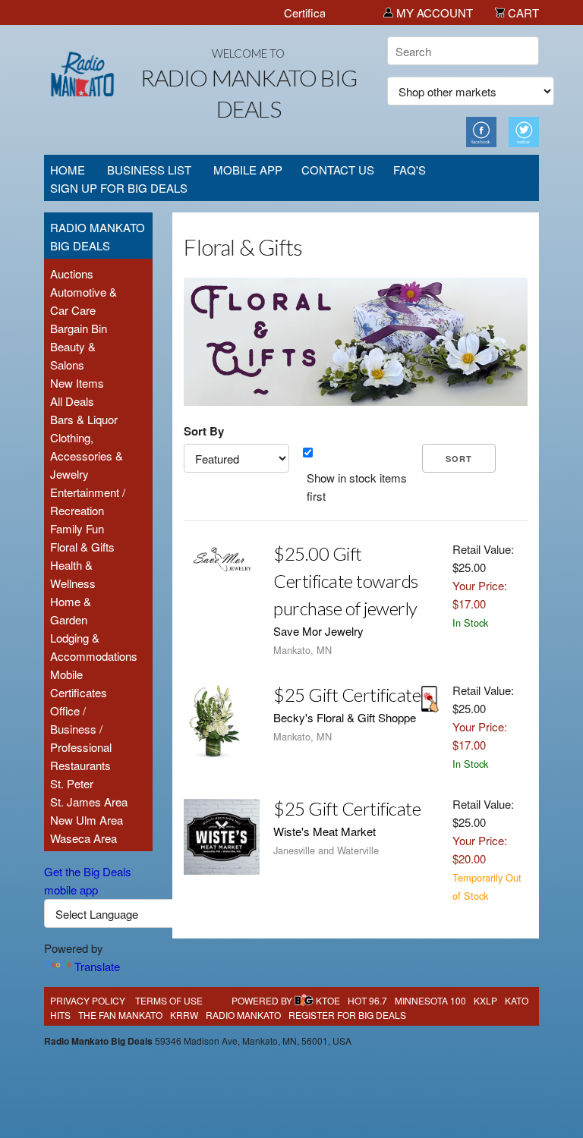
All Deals (72, 401)
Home (67, 170)
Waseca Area (83, 838)
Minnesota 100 (430, 1000)
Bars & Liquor (84, 419)
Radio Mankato (243, 1014)
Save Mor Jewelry (318, 631)
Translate (97, 966)
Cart (522, 12)
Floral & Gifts (82, 547)
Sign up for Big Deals (119, 188)
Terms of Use (169, 1000)
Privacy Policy (87, 1000)
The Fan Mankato (120, 1014)
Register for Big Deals (347, 1014)
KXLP (485, 1000)
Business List (149, 170)
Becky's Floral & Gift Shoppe (344, 717)
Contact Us (337, 170)
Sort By (204, 431)
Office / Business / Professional (81, 729)
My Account (433, 12)
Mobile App (247, 170)
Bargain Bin (78, 328)
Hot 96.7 (367, 1000)
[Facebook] (481, 130)
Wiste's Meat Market (324, 831)
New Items (77, 383)
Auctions (71, 273)
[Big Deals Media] (304, 1000)
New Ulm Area (86, 820)
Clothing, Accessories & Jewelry (86, 455)
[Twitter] (524, 130)
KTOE (328, 1000)
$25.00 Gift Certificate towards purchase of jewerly (345, 580)
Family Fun (77, 528)
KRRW (184, 1014)
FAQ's (409, 170)
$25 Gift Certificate (347, 695)
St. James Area (89, 801)
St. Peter (71, 783)
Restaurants (80, 765)
